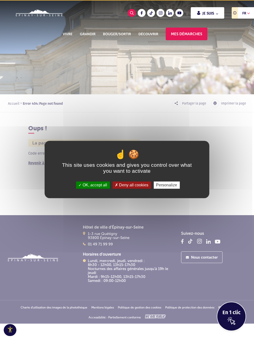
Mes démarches (186, 34)
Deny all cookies (133, 185)
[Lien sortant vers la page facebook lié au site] (142, 13)
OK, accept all (94, 185)
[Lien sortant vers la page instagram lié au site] (160, 13)
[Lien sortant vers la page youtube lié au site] (179, 13)
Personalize (166, 185)
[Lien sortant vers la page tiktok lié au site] (151, 13)
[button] (67, 34)
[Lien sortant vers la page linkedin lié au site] (170, 13)
